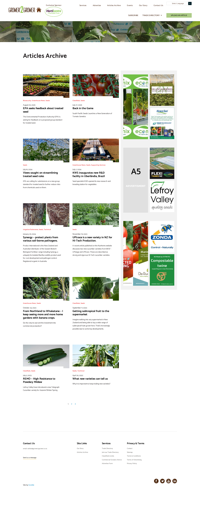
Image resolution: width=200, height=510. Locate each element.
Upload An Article (179, 15)
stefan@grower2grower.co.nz (37, 448)
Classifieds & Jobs (108, 456)
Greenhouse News (38, 100)
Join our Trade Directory (110, 452)
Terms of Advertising (134, 460)
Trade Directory (151, 15)
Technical (47, 229)
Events (130, 5)
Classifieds (76, 100)
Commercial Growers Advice (112, 460)
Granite (31, 485)
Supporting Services (98, 165)
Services (83, 5)
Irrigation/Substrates (30, 229)
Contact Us (158, 5)
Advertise (97, 5)
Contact (129, 448)
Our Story (143, 5)
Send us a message (29, 457)
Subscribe (133, 15)
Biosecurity (27, 100)
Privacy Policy (132, 463)
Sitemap (130, 452)
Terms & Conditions (134, 456)
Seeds (48, 100)
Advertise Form (107, 463)
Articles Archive (114, 5)
